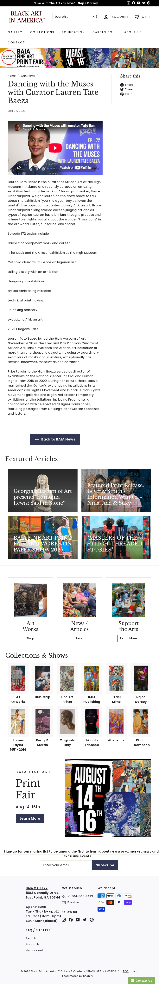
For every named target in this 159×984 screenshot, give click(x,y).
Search (31, 938)
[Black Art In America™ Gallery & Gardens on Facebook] (71, 919)
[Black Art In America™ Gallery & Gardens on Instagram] (64, 919)
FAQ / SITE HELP (38, 930)
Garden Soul (104, 32)
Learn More (128, 638)
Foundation (73, 32)
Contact (16, 42)
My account (34, 950)
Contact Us (143, 980)
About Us (133, 32)
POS (126, 971)
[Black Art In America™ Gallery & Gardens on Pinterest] (92, 919)
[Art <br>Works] (30, 600)
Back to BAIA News (58, 439)
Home (12, 76)
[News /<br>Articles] (79, 600)
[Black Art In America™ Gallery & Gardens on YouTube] (78, 919)
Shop (30, 638)
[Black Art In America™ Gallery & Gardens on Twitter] (85, 919)
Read (79, 638)
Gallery (15, 32)
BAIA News (28, 76)
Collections (42, 32)
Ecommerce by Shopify (77, 976)
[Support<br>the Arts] (128, 600)
